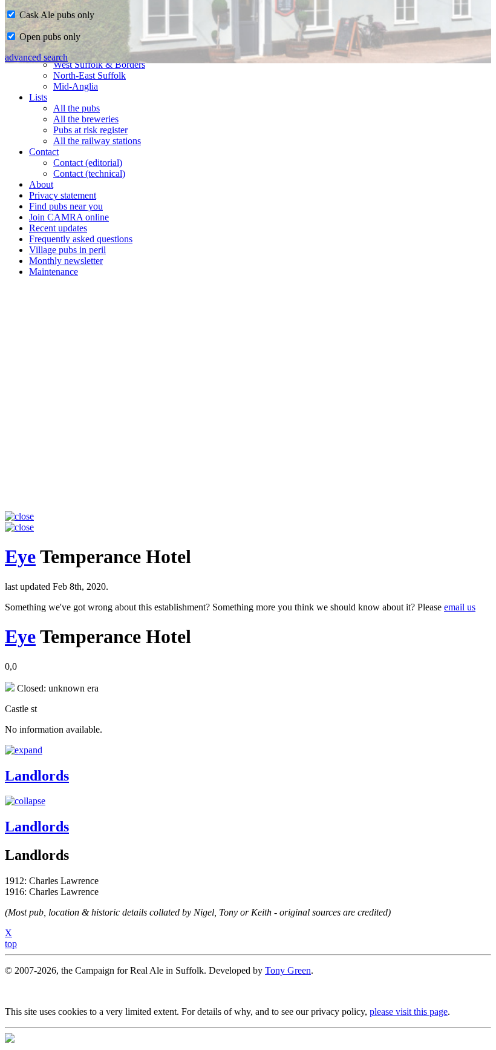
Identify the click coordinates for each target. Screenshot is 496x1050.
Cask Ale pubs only (55, 15)
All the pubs (76, 108)
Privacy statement (62, 195)
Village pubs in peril (67, 250)
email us (459, 607)
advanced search (36, 57)
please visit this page (409, 1011)
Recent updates (58, 228)
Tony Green (288, 970)
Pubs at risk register (90, 130)
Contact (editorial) (87, 162)
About (41, 184)
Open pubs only (48, 36)
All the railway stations (97, 141)
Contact (44, 152)
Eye (20, 556)
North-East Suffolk (89, 75)
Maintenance (53, 271)
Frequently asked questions (80, 239)
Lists (38, 97)
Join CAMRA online (69, 217)
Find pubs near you (66, 206)
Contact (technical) (89, 173)
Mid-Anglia (75, 86)
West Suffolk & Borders (99, 64)
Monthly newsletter (66, 261)
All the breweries (86, 119)
